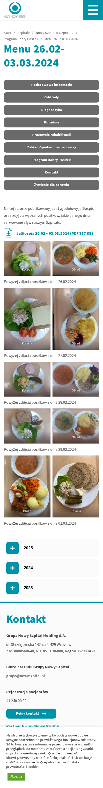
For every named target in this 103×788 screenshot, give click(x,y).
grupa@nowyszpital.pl (25, 676)
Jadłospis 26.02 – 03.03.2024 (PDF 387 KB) (54, 233)
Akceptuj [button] (16, 776)
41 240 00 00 (16, 701)
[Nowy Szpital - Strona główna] (15, 10)
